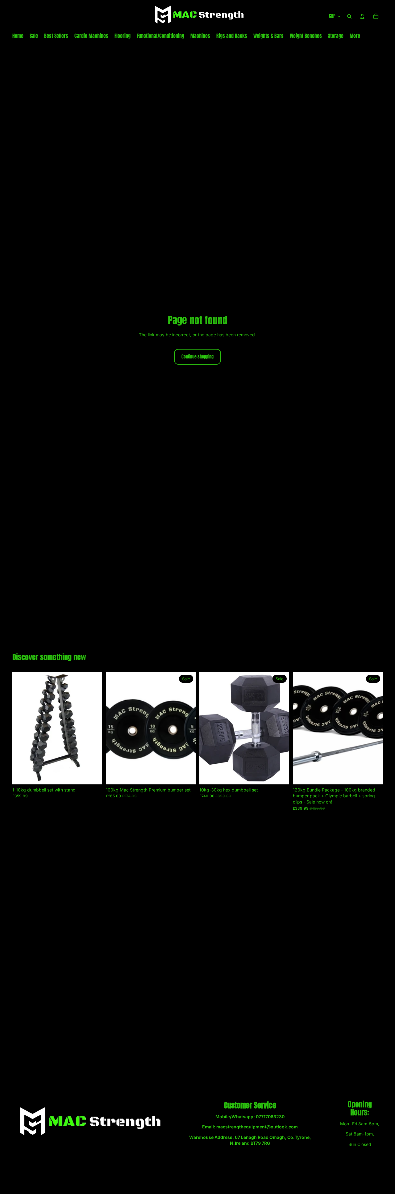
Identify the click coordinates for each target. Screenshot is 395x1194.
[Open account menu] (362, 16)
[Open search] (349, 16)
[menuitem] (355, 35)
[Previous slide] (115, 728)
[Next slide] (186, 728)
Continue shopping (197, 357)
